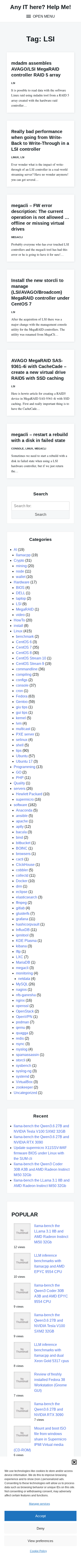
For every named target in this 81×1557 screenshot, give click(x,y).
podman (22, 1022)
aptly (20, 827)
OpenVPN (24, 1017)
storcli (20, 1060)
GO (18, 772)
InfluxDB (23, 930)
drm (19, 886)
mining (21, 566)
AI (15, 550)
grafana (22, 919)
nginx (20, 1000)
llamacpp (23, 555)
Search (40, 514)
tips (19, 750)
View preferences (40, 1541)
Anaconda (24, 810)
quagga (22, 1033)
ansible (22, 816)
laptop (21, 598)
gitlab (20, 908)
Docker (21, 881)
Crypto (19, 560)
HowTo (19, 620)
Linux (15, 157)
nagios (21, 989)
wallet (20, 577)
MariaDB (23, 962)
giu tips (21, 707)
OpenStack (25, 1011)
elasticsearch (26, 897)
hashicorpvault (27, 924)
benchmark (25, 636)
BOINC (21, 848)
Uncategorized (25, 1093)
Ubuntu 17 (24, 761)
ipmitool (22, 935)
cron (19, 691)
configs (21, 680)
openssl (22, 1006)
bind (19, 837)
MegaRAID (25, 609)
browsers (23, 854)
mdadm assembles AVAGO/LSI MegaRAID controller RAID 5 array (36, 69)
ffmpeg (21, 903)
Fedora (21, 696)
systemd (22, 1076)
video (20, 615)
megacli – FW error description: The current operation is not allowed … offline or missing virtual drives (40, 217)
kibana (21, 946)
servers (19, 788)
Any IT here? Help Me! (40, 7)
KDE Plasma (26, 941)
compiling (24, 674)
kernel (21, 718)
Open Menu (43, 16)
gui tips (21, 712)
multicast (23, 729)
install (18, 626)
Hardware (21, 582)
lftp (18, 951)
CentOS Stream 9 (30, 664)
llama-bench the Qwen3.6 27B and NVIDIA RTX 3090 (48, 1409)
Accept (40, 1516)
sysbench (23, 1065)
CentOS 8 (24, 653)
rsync (20, 1044)
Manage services (39, 1503)
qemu (20, 1027)
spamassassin (27, 1055)
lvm (19, 723)
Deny (41, 1528)
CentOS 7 (24, 647)
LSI (13, 83)
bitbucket (23, 843)
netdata (24, 979)
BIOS (20, 588)
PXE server (25, 734)
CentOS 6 (24, 642)
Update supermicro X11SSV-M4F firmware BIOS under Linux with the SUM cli (40, 1153)
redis (20, 1038)
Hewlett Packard (29, 794)
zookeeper (24, 1087)
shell (20, 745)
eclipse (21, 892)
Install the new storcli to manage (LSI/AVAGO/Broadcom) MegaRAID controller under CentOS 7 (40, 292)
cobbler (22, 870)
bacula (21, 832)
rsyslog (21, 1049)
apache (22, 821)
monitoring (24, 973)
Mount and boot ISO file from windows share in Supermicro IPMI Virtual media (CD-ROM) (40, 1439)
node (20, 571)
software (20, 805)
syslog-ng (24, 1071)
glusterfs (22, 913)
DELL (20, 593)
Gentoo (22, 702)
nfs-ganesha (26, 995)
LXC (19, 957)
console (17, 448)
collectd (22, 875)
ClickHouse (25, 865)
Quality (19, 783)
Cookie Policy (38, 1551)
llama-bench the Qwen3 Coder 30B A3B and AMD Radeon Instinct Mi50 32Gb (42, 1169)
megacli (17, 237)
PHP (20, 778)
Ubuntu (22, 756)
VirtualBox (24, 1082)
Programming (24, 767)
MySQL (22, 984)
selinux (21, 740)
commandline (27, 669)
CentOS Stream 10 (31, 658)
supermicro (25, 799)
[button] (74, 1462)
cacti (19, 859)
